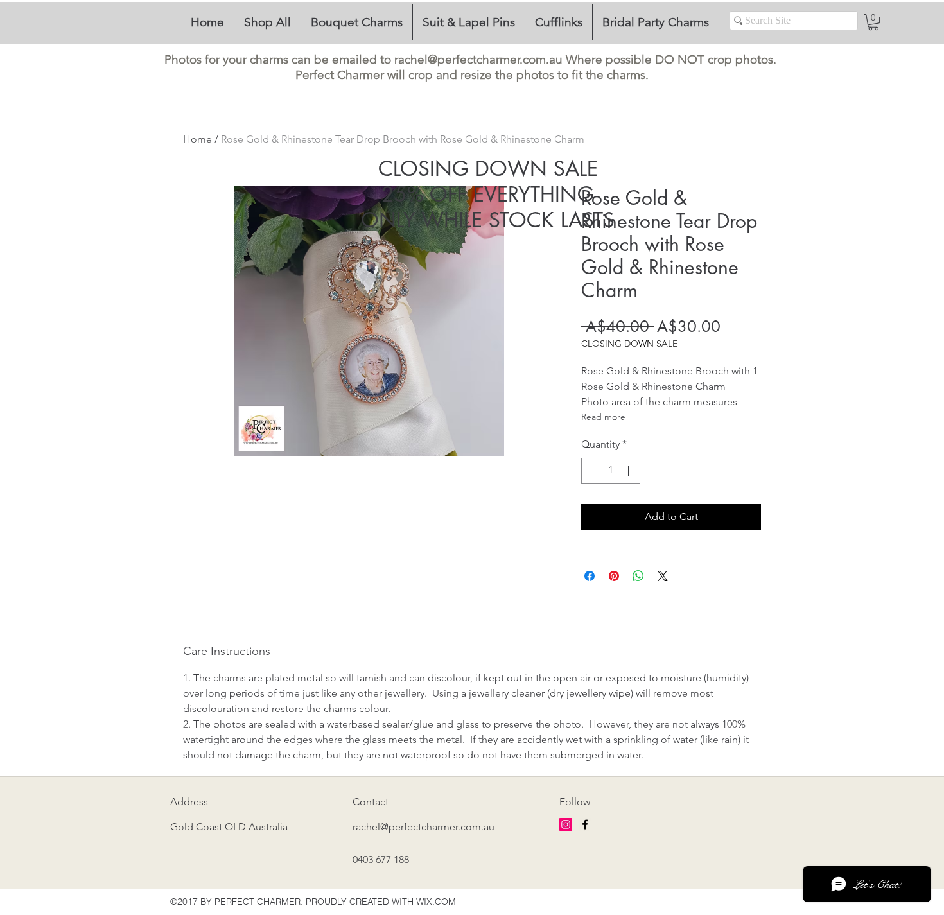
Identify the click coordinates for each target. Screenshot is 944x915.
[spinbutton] (610, 470)
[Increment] (629, 470)
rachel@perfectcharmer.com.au (478, 59)
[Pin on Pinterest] (614, 576)
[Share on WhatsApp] (638, 576)
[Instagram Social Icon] (565, 824)
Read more (603, 417)
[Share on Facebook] (589, 576)
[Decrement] (592, 470)
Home (197, 139)
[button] (873, 22)
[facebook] (585, 824)
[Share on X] (662, 576)
